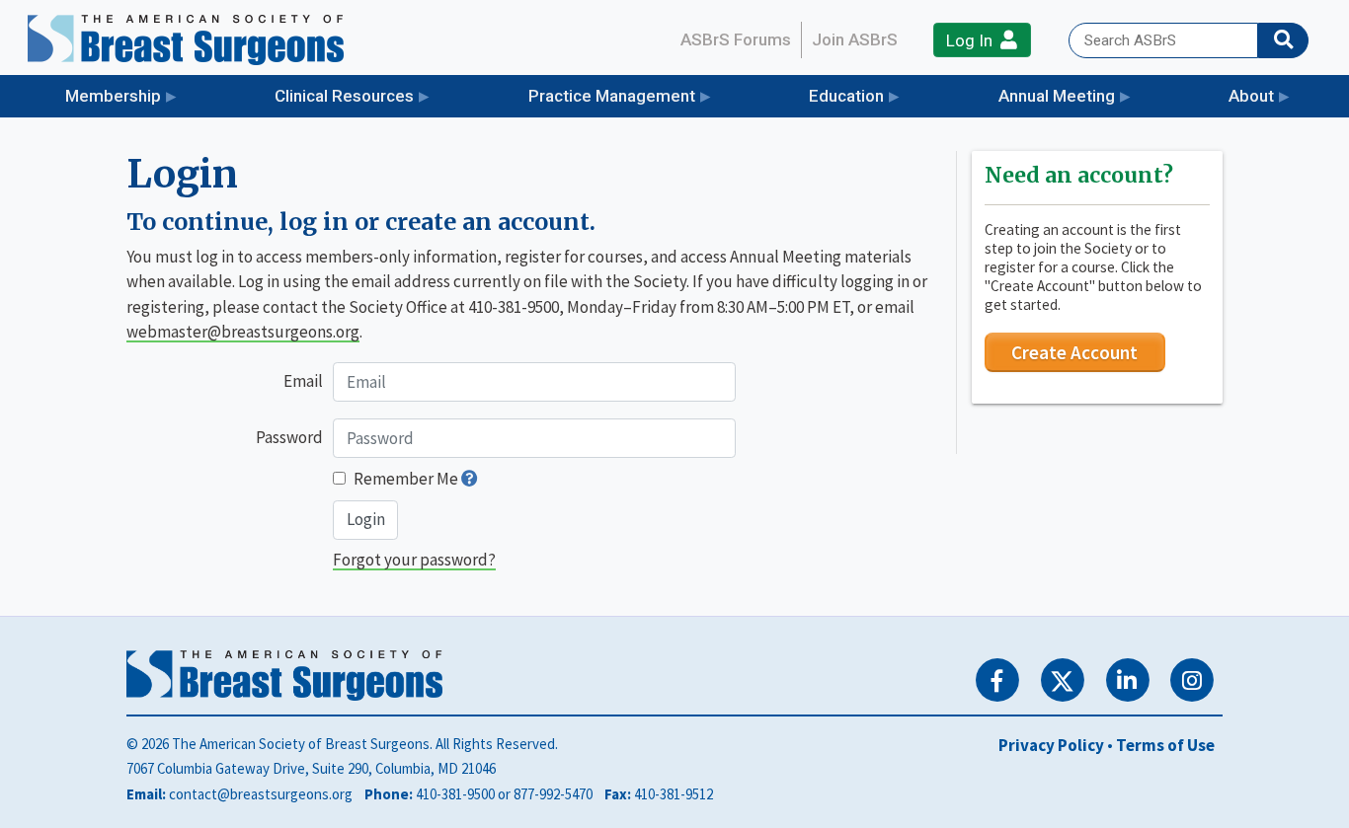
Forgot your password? (414, 559)
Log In (973, 40)
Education (846, 96)
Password (289, 437)
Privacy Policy (1051, 745)
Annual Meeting (1056, 96)
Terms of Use (1165, 745)
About (1251, 96)
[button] (469, 478)
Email (303, 381)
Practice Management (611, 96)
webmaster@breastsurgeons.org (242, 331)
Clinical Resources (344, 96)
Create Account (1074, 352)
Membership (113, 96)
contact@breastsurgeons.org (261, 794)
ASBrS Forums (735, 39)
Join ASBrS (855, 39)
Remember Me (406, 478)
